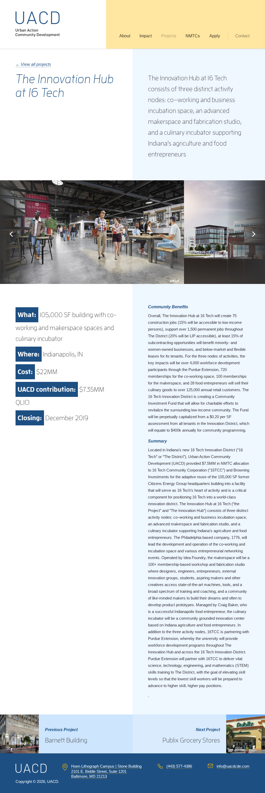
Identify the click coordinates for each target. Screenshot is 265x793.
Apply (214, 36)
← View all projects (33, 64)
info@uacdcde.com (233, 766)
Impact (145, 36)
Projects (168, 36)
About (124, 36)
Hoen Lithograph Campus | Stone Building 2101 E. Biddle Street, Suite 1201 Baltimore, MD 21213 (106, 771)
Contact (242, 36)
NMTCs (193, 36)
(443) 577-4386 (179, 766)
